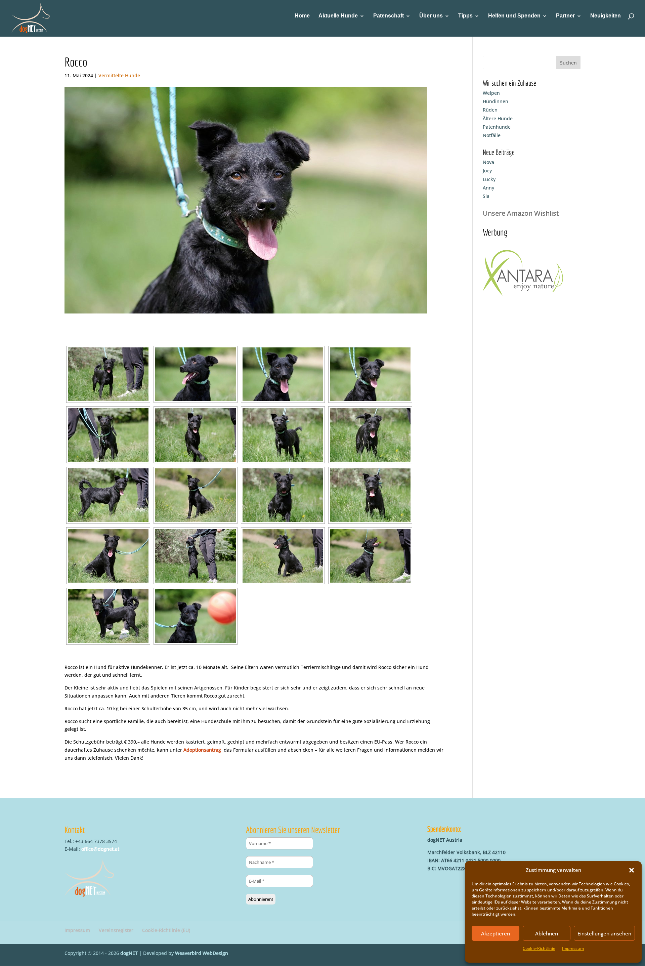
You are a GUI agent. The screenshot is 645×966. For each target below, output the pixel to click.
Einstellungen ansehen (604, 933)
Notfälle (492, 135)
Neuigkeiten (605, 15)
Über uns (431, 15)
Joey (487, 170)
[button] (631, 870)
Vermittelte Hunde (119, 75)
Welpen (491, 93)
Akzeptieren (495, 933)
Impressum (573, 948)
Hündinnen (495, 101)
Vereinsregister (116, 930)
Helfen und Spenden (514, 15)
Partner (565, 15)
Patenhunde (497, 127)
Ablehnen (546, 933)
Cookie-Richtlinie (539, 948)
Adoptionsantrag (202, 750)
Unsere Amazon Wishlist (521, 213)
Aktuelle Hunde (338, 15)
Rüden (490, 110)
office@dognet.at (100, 849)
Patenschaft (388, 15)
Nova (488, 162)
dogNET (129, 953)
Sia (486, 196)
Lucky (489, 179)
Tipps (465, 15)
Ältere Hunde (498, 118)
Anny (488, 187)
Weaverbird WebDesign (201, 953)
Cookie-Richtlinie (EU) (166, 930)
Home (302, 15)
